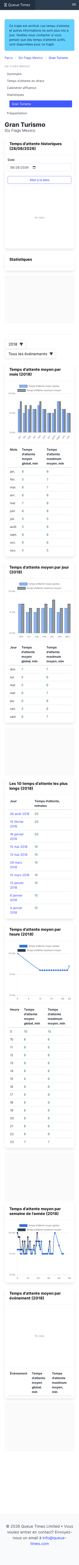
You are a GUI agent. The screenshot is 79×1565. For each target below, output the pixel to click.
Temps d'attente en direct (25, 81)
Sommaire (14, 74)
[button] (74, 5)
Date (11, 160)
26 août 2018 (19, 814)
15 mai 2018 (18, 847)
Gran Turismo (21, 104)
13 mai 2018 (18, 854)
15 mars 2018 (19, 875)
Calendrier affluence (21, 88)
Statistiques (15, 95)
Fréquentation (17, 113)
